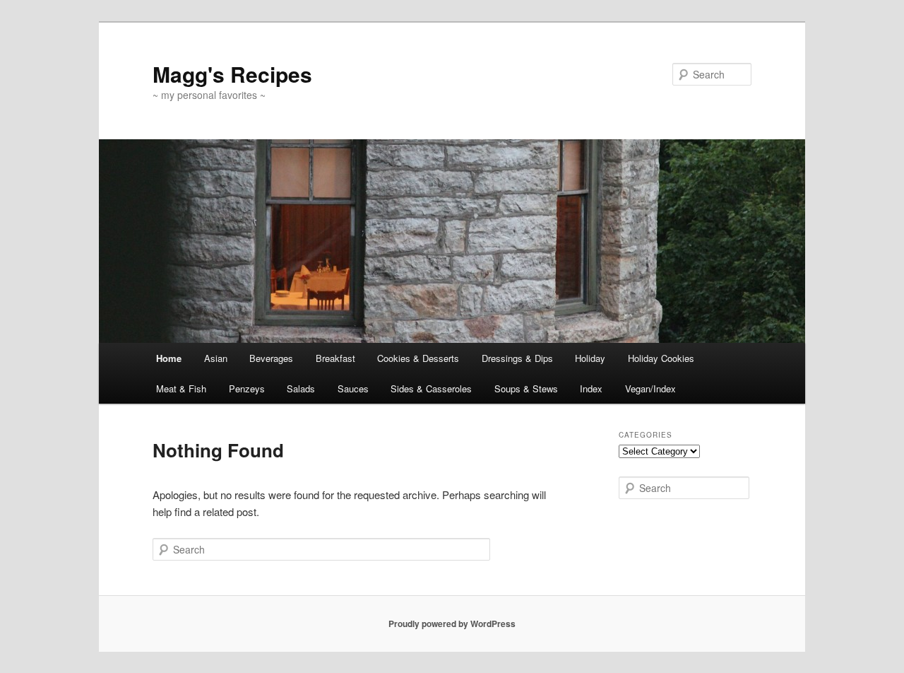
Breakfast (335, 358)
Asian (215, 358)
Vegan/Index (650, 388)
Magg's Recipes (232, 74)
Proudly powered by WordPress (452, 623)
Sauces (353, 388)
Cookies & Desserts (418, 358)
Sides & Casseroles (431, 388)
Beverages (271, 358)
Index (591, 388)
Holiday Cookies (661, 358)
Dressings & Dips (517, 358)
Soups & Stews (526, 388)
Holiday (590, 358)
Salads (301, 388)
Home (169, 358)
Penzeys (247, 388)
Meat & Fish (181, 388)
